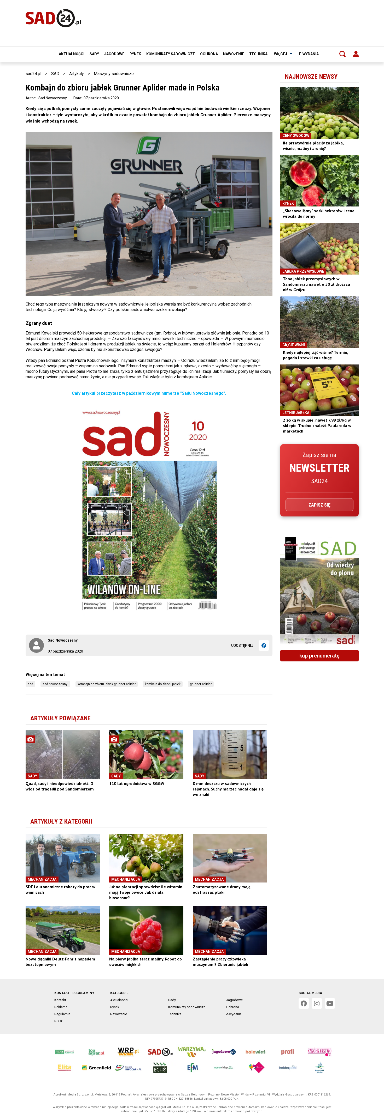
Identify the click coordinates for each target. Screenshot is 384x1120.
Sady (94, 54)
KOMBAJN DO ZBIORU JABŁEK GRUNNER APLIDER (107, 684)
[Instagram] (317, 1003)
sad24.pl (33, 73)
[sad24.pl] (53, 18)
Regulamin (62, 1014)
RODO (58, 1021)
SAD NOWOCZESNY (55, 684)
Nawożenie (233, 54)
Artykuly (76, 73)
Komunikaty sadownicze (170, 54)
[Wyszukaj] (342, 54)
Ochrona (209, 54)
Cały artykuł (84, 393)
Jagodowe (114, 54)
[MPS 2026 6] (319, 591)
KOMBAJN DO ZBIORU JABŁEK (163, 684)
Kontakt (60, 1000)
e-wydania (309, 54)
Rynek (135, 54)
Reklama (60, 1007)
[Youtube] (330, 1003)
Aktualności (71, 54)
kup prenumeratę (319, 656)
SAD (55, 73)
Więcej (280, 54)
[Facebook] (264, 645)
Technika (258, 54)
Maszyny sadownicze (114, 73)
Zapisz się (319, 505)
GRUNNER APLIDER (201, 684)
